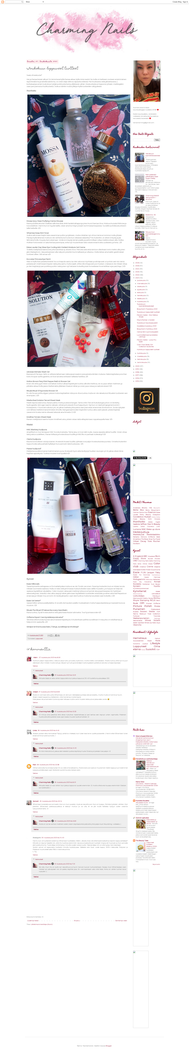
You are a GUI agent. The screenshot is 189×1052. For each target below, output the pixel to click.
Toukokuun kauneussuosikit (147, 323)
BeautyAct (157, 508)
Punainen (139, 608)
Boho (148, 510)
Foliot (135, 575)
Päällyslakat (155, 609)
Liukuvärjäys (138, 596)
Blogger (109, 1046)
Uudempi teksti (33, 921)
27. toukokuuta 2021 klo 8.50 (49, 657)
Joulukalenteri (138, 641)
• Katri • (35, 657)
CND (135, 561)
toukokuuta (141, 301)
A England (138, 556)
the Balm (136, 543)
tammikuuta (142, 362)
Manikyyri (156, 596)
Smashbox (137, 539)
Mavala (150, 598)
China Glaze (147, 564)
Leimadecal (156, 594)
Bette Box (138, 510)
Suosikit (151, 649)
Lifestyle (155, 643)
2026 (137, 263)
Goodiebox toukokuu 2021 (146, 326)
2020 (137, 366)
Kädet (158, 591)
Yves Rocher (154, 541)
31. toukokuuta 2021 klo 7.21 (65, 864)
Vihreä (148, 620)
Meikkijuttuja (141, 532)
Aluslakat (151, 556)
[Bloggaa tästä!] (51, 635)
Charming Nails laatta (145, 561)
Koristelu (137, 584)
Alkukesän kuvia (142, 803)
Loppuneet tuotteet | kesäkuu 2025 (151, 844)
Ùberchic (137, 625)
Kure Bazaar (155, 584)
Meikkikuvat (138, 534)
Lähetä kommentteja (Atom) (41, 924)
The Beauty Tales (142, 840)
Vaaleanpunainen (141, 618)
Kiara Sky (137, 582)
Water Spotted (138, 623)
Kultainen (146, 584)
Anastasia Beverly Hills (142, 508)
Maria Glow (140, 782)
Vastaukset (39, 670)
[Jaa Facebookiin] (56, 635)
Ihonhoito (139, 521)
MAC (144, 529)
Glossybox (156, 515)
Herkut (157, 638)
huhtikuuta (141, 353)
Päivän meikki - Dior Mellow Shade (147, 316)
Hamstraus (140, 638)
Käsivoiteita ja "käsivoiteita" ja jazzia (151, 821)
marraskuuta (142, 283)
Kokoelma (148, 582)
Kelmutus (149, 579)
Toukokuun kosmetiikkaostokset (145, 305)
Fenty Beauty (145, 515)
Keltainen (156, 579)
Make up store (153, 529)
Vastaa (35, 666)
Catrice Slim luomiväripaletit (147, 332)
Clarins (141, 512)
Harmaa (157, 577)
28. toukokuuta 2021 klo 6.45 (48, 730)
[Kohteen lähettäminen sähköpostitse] (49, 635)
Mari (34, 765)
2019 (137, 369)
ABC (145, 556)
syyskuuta (141, 289)
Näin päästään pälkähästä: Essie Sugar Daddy (152, 176)
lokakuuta (141, 286)
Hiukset (147, 517)
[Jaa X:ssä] (53, 635)
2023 (137, 272)
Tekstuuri (142, 614)
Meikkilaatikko (153, 534)
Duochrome (155, 570)
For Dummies (144, 575)
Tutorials (157, 616)
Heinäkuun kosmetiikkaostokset (153, 155)
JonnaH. (36, 801)
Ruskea (135, 612)
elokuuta (140, 292)
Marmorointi (138, 598)
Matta (145, 598)
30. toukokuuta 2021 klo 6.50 (65, 821)
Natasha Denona (140, 537)
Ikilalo (150, 522)
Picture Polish (142, 606)
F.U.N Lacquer (147, 572)
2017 (137, 375)
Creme (150, 566)
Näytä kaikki (156, 864)
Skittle (152, 611)
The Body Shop (146, 539)
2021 (137, 278)
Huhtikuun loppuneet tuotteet (148, 349)
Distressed (136, 570)
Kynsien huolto (146, 586)
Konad (157, 581)
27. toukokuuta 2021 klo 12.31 (65, 675)
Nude (135, 603)
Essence (152, 512)
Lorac (158, 526)
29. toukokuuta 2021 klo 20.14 (51, 801)
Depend (157, 567)
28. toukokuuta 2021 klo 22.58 (48, 765)
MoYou (157, 598)
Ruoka (143, 649)
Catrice (135, 512)
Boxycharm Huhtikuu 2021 (147, 329)
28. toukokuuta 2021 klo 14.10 (65, 748)
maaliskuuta (142, 356)
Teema (135, 614)
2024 (137, 269)
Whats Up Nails (150, 623)
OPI (142, 603)
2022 (137, 275)
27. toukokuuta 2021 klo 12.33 (65, 711)
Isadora (136, 524)
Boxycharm (155, 510)
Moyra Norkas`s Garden (146, 320)
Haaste (146, 577)
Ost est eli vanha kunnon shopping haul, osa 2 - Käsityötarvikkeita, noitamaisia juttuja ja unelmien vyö (146, 741)
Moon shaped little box (144, 736)
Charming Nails (45, 675)
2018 (137, 372)
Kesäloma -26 (151, 215)
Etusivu (77, 921)
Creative (143, 567)
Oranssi (149, 603)
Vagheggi (157, 618)
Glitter (136, 577)
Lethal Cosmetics (147, 526)
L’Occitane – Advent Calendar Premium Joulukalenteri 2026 (147, 785)
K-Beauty (156, 524)
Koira (157, 640)
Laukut (145, 644)
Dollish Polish (146, 570)
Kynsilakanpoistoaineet (141, 588)
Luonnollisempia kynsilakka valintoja (147, 336)
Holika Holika (156, 517)
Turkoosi (136, 616)
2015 (137, 381)
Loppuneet (39, 638)
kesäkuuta (141, 298)
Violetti (157, 620)
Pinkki (157, 606)
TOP (158, 612)
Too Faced (156, 539)
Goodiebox (138, 517)
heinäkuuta (141, 295)
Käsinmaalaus (137, 593)
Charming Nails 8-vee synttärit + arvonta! (152, 197)
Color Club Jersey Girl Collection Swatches (145, 345)
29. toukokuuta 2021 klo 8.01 (65, 782)
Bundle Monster (154, 559)
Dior (146, 512)
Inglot (158, 522)
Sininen (143, 611)
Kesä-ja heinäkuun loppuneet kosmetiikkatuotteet (152, 764)
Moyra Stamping (141, 600)
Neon (158, 600)
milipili (35, 692)
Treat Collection (153, 614)
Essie (136, 572)
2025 (137, 266)
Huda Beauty (139, 519)
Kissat (149, 641)
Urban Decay (139, 541)
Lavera (135, 526)
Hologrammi (139, 579)
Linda (35, 730)
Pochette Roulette (142, 801)
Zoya (158, 623)
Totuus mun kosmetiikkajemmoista (153, 234)
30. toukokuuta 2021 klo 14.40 (53, 838)
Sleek (158, 537)
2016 (137, 378)
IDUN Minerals (154, 519)
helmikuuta (141, 359)
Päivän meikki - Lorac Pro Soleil (146, 341)
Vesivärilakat (137, 620)
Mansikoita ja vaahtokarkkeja (146, 759)
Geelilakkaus (156, 575)
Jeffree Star (145, 524)
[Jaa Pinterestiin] (58, 635)
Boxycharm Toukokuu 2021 (147, 309)
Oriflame (151, 537)
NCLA (152, 600)
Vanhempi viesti (121, 921)
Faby (157, 572)
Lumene (137, 529)
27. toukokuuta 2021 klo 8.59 (49, 692)
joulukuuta (141, 280)
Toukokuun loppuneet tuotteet (148, 312)
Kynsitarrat (139, 591)
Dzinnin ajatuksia (142, 818)
